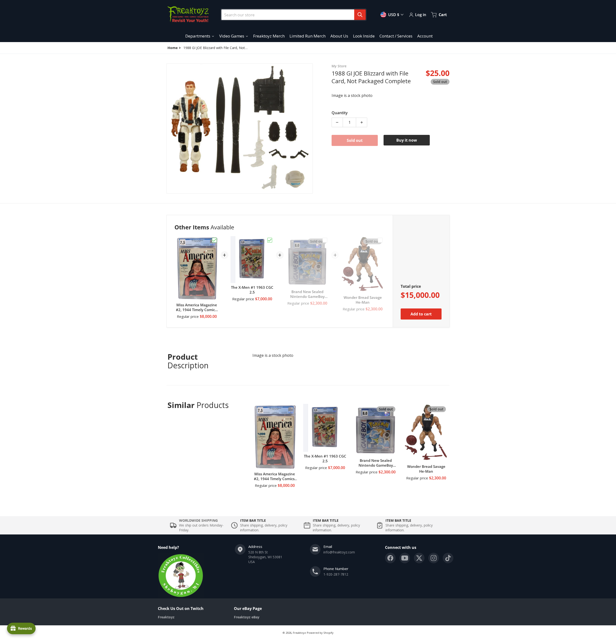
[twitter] (419, 558)
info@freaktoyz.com (339, 552)
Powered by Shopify (320, 632)
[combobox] (291, 14)
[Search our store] (360, 14)
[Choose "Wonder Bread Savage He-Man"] (380, 240)
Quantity (340, 112)
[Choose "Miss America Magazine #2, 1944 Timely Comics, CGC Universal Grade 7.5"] (214, 240)
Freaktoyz (299, 632)
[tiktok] (448, 558)
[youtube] (404, 558)
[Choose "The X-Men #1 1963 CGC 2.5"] (269, 240)
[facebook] (390, 558)
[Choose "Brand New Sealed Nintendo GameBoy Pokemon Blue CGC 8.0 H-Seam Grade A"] (324, 240)
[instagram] (433, 558)
